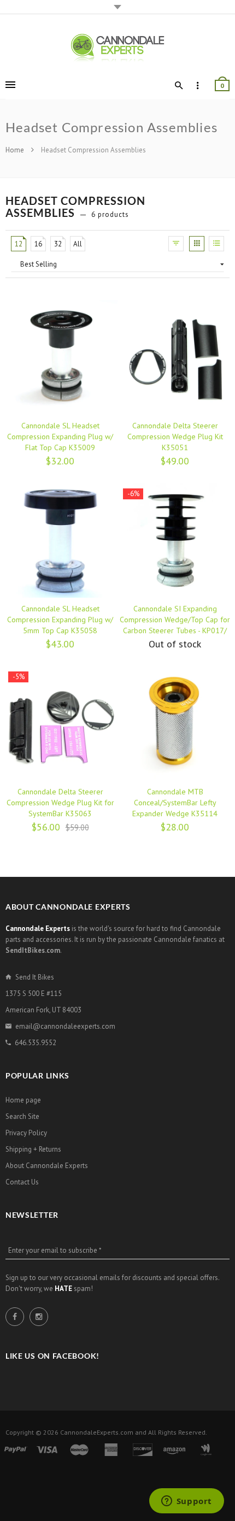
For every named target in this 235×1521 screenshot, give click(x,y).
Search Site (22, 1116)
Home (15, 150)
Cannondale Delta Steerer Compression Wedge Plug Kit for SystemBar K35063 (60, 802)
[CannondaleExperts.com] (117, 47)
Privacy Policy (26, 1132)
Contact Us (22, 1182)
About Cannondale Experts (46, 1165)
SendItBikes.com (32, 950)
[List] (216, 243)
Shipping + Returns (33, 1149)
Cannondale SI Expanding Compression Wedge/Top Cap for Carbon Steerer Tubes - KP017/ (175, 619)
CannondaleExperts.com (96, 1432)
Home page (23, 1100)
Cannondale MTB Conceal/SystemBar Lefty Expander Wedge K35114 (175, 802)
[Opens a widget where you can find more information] (186, 1502)
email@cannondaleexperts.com (65, 1026)
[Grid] (196, 243)
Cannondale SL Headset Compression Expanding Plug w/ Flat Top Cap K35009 (60, 436)
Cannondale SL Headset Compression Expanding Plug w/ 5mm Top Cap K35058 (60, 619)
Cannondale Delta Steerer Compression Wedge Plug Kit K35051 (175, 436)
